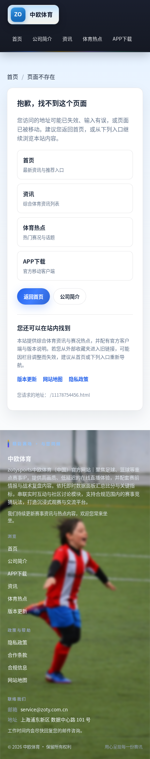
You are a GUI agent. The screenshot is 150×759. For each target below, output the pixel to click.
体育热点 (92, 38)
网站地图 (52, 378)
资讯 (67, 38)
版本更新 (27, 378)
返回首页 (33, 296)
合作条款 (17, 654)
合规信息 (17, 667)
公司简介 (42, 38)
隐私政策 (78, 378)
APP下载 (122, 38)
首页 (17, 38)
